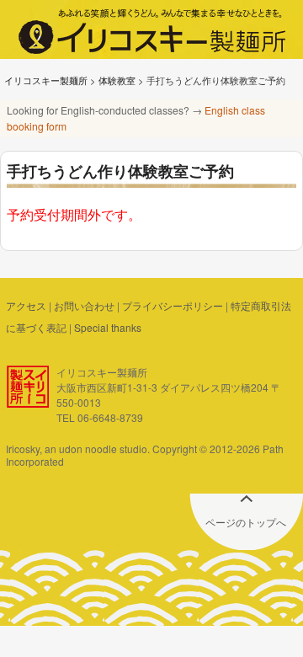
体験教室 (117, 80)
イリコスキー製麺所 (46, 80)
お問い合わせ (84, 305)
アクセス (26, 305)
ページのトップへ (245, 522)
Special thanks (107, 327)
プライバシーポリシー (172, 305)
